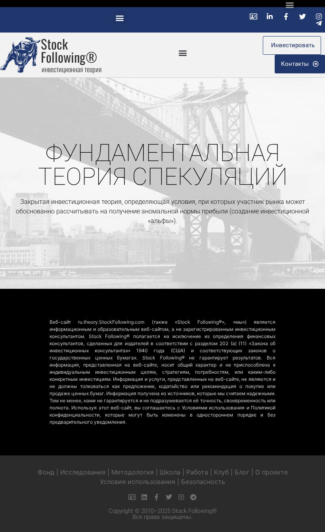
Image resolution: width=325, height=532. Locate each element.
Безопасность (203, 482)
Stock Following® (69, 50)
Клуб (221, 472)
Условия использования (137, 482)
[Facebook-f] (156, 497)
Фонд (46, 472)
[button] (119, 18)
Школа (170, 472)
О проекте (271, 472)
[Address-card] (132, 497)
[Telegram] (193, 497)
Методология (132, 472)
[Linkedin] (144, 497)
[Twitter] (169, 497)
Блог (242, 472)
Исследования (82, 472)
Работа (197, 472)
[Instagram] (181, 497)
